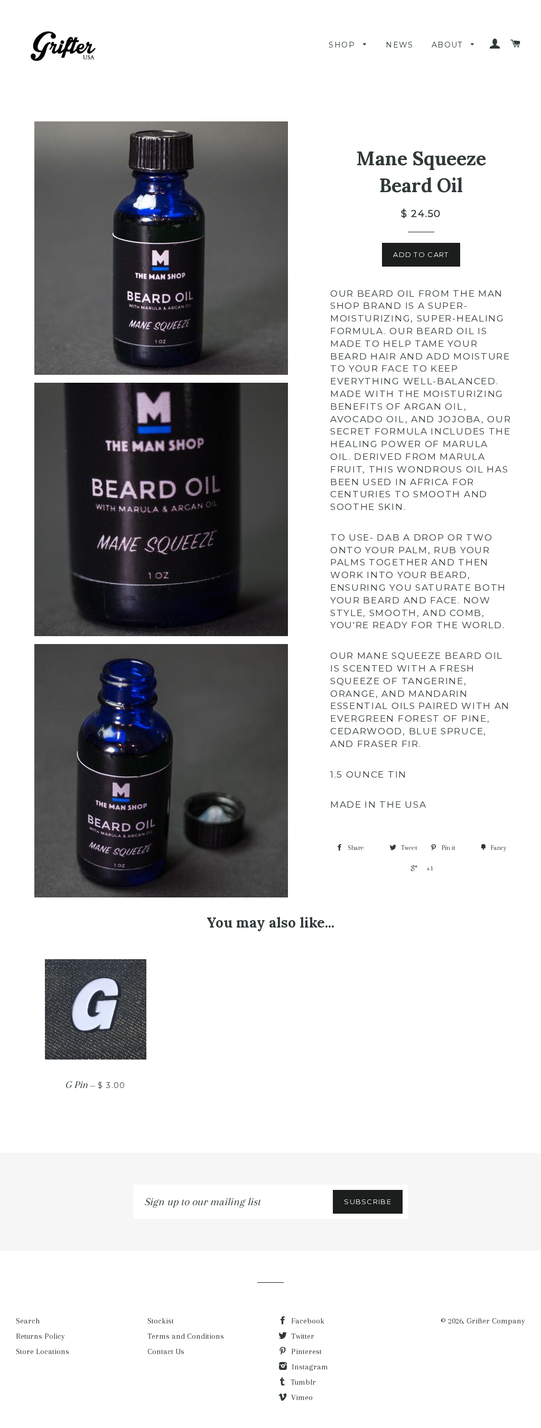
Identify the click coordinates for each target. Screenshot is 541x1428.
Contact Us (165, 1351)
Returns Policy (40, 1336)
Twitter (301, 1336)
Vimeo (301, 1397)
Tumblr (302, 1382)
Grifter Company (496, 1321)
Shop (343, 45)
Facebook (306, 1321)
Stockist (160, 1321)
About (448, 45)
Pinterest (305, 1351)
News (400, 45)
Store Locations (42, 1351)
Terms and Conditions (185, 1336)
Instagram (309, 1367)
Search (28, 1321)
